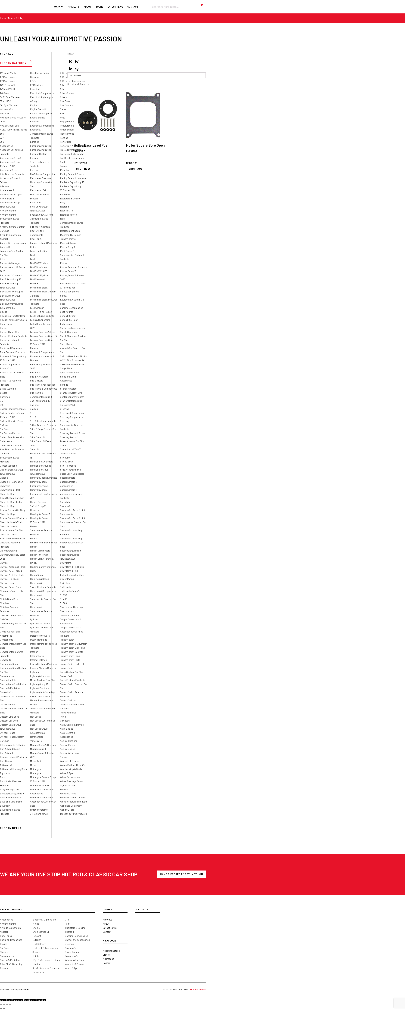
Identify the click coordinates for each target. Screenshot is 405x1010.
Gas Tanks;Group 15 (40, 400)
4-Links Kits (6, 109)
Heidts (33, 538)
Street (63, 445)
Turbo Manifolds (68, 712)
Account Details (111, 950)
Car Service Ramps (10, 433)
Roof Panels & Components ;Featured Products (72, 255)
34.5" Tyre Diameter (10, 97)
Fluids (33, 247)
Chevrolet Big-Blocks (11, 502)
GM (31, 413)
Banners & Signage (10, 263)
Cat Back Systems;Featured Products (9, 457)
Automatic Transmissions (13, 243)
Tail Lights (65, 587)
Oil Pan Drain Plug (39, 813)
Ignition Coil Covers (40, 623)
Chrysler (4, 562)
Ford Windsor (37, 307)
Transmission (67, 639)
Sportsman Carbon (69, 372)
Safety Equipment (69, 291)
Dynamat (35, 77)
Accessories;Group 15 (11, 158)
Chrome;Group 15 (8, 550)
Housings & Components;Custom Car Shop (43, 599)
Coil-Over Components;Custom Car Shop (13, 623)
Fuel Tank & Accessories (43, 384)
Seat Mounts (66, 311)
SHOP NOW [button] (83, 168)
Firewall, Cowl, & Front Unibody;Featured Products (41, 218)
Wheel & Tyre (66, 773)
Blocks (3, 311)
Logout (107, 962)
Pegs (62, 117)
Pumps (63, 166)
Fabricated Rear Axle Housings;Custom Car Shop (41, 182)
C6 (1, 404)
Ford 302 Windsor (39, 263)
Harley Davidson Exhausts (43, 477)
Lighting (34, 672)
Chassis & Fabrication (11, 481)
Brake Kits (5, 368)
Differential (6, 765)
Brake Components (10, 364)
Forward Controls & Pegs (42, 332)
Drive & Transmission (11, 797)
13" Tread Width (8, 72)
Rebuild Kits (66, 210)
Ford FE (34, 283)
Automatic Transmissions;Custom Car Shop (12, 251)
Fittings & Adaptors (40, 226)
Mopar (33, 765)
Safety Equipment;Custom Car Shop (72, 299)
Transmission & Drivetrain (73, 643)
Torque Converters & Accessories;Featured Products (71, 631)
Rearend (64, 206)
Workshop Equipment (71, 805)
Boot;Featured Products (12, 352)
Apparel (4, 238)
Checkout (17, 1000)
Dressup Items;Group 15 (12, 793)
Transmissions (68, 700)
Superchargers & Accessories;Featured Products (71, 493)
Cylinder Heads (7, 732)
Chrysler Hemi (7, 583)
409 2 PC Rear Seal (9, 125)
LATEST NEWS (115, 6)
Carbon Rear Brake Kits (12, 437)
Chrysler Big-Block (9, 578)
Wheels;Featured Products (73, 801)
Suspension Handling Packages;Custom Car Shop (71, 542)
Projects (73, 6)
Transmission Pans (70, 655)
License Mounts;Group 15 (43, 667)
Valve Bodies (66, 728)
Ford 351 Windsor (38, 267)
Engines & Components (42, 125)
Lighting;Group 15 (39, 684)
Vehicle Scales (67, 748)
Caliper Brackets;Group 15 (13, 408)
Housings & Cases (39, 578)
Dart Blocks (6, 761)
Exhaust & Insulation (41, 145)
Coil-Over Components (11, 615)
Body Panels (6, 323)
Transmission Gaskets (71, 651)
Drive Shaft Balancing (11, 801)
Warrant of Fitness (70, 761)
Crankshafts (6, 692)
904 (2, 141)
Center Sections (8, 465)
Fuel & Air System (39, 376)
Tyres (63, 716)
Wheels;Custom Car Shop (73, 797)
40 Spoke (4, 113)
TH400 (63, 599)
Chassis (4, 477)
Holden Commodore (40, 550)
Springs (64, 384)
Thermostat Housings (71, 607)
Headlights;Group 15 (40, 514)
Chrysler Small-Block (10, 587)
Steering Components (71, 417)
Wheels (64, 789)
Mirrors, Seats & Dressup (43, 745)
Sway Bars (65, 562)
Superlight (65, 502)
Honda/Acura (37, 574)
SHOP (57, 6)
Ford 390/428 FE (38, 271)
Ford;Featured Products (42, 315)
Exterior (34, 170)
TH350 (63, 595)
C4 (1, 400)
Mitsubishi (35, 761)
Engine (33, 105)
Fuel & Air (35, 372)
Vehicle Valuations (69, 753)
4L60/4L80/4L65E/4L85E (14, 129)
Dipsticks (5, 773)
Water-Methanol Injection (73, 765)
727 (1, 137)
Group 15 (34, 449)
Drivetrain (5, 805)
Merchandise (36, 736)
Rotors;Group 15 (68, 271)
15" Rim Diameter (9, 77)
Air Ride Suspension (10, 234)
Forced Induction (38, 251)
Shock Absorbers (69, 332)
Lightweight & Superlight (43, 692)
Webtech (23, 989)
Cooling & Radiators (10, 688)
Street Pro (65, 457)
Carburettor (6, 441)
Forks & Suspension (40, 319)
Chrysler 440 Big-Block (12, 574)
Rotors (63, 263)
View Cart (6, 1000)
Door (2, 777)
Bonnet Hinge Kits (9, 332)
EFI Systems (37, 85)
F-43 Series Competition (43, 174)
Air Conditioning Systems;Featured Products (9, 218)
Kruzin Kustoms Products (43, 664)
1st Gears (4, 93)
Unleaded (65, 720)
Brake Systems (8, 388)
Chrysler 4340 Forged (11, 570)
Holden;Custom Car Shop (43, 566)
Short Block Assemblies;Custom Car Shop (72, 348)
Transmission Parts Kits (72, 664)
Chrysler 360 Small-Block (12, 566)
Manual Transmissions (41, 700)
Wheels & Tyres (68, 793)
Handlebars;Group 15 (40, 465)
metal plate (36, 740)
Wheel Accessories (70, 777)
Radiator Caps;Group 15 (72, 182)
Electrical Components (42, 93)
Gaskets (34, 404)
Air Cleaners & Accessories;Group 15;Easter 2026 (10, 202)
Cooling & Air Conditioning (13, 684)
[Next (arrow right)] (4, 1008)
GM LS (33, 417)
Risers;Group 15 (68, 247)
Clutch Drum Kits (9, 599)
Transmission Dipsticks (72, 647)
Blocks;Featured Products (13, 319)
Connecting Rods (9, 664)
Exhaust (34, 141)
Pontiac (64, 137)
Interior (34, 651)
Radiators (65, 194)
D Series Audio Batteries (12, 745)
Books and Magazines (11, 348)
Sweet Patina (67, 578)
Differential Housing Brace (14, 769)
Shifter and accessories (72, 328)
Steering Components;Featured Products (71, 425)
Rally (62, 202)
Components (6, 639)
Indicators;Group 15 (40, 635)
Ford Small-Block (38, 287)
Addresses (108, 958)
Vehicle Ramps (67, 745)
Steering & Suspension (72, 413)
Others (63, 97)
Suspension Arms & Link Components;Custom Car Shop (73, 522)
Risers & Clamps (68, 243)
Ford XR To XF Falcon (41, 311)
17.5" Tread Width (8, 85)
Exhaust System (38, 153)
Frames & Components (42, 352)
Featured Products (39, 194)
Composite (5, 659)
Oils (62, 85)
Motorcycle (35, 769)
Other (63, 89)
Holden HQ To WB (39, 554)
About (87, 6)
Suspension (66, 506)
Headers (34, 510)
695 (2, 133)
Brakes (3, 392)
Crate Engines (7, 704)
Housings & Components (43, 591)
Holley (33, 570)
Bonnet (4, 328)
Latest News (110, 927)
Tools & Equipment (70, 615)
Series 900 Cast (68, 315)
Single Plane (66, 368)
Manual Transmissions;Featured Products (43, 708)
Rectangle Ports (68, 214)
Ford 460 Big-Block (40, 275)
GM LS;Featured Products (43, 421)
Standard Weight (68, 388)
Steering (64, 408)
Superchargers (67, 477)
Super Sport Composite (72, 473)
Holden (33, 546)
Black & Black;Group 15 (11, 291)
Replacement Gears (70, 230)
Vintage (64, 757)
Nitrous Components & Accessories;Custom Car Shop (43, 801)
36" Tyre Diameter (9, 105)
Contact (132, 6)
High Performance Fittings (43, 542)
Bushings (5, 396)
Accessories (6, 145)
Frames (34, 348)
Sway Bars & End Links (72, 566)
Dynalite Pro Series (40, 72)
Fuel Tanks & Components (43, 388)
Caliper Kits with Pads (11, 421)
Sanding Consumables (71, 307)
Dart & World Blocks (10, 748)
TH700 (63, 603)
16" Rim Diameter (9, 81)
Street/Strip (66, 461)
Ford (32, 255)
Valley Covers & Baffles (72, 724)
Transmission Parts (70, 659)
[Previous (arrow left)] (1, 1008)
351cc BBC (5, 101)
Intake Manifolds (38, 639)
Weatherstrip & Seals (71, 769)
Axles (3, 259)
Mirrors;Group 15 (38, 748)
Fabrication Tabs (39, 190)
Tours (99, 6)
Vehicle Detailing (68, 740)
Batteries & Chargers (11, 275)
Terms (202, 989)
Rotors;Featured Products (73, 267)
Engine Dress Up (38, 109)
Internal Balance (38, 659)
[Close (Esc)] (10, 1004)
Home (3, 18)
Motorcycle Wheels (40, 785)
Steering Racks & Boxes (72, 433)
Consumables (7, 676)
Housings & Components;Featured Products (41, 611)
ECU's (33, 81)
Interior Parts (37, 655)
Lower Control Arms (40, 696)
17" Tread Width (8, 89)
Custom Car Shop (9, 720)
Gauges (34, 408)
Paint (62, 113)
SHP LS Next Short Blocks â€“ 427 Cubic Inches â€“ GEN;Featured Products (73, 360)
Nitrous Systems (39, 809)
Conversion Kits (8, 680)
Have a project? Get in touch (181, 874)
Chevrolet (5, 485)
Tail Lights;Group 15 (70, 591)
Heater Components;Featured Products (41, 530)
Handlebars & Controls (41, 461)
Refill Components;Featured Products (71, 222)
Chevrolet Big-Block (10, 489)
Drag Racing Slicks (9, 789)
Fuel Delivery (36, 380)
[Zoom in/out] (1, 1004)
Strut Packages (68, 465)
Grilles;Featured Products (43, 425)
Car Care (4, 429)
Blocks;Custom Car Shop (12, 315)
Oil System (65, 72)
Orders (106, 954)
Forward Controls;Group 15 (43, 336)
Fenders (34, 198)
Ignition (34, 619)
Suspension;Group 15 (70, 550)
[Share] (7, 1004)
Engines (34, 121)
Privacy (194, 989)
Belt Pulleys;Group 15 (10, 279)
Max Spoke (35, 716)
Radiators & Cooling (70, 198)
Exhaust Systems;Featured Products (39, 162)
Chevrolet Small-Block (11, 522)
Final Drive (35, 202)
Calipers (4, 425)
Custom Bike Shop (9, 716)
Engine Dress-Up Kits (41, 113)
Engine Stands (37, 117)
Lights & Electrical (39, 688)
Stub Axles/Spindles (70, 469)
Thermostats (67, 611)
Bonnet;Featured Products (13, 336)
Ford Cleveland (37, 279)
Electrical (35, 89)
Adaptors (4, 186)
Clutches (4, 603)
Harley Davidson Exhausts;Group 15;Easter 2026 (43, 493)
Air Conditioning (8, 210)
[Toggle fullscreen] (4, 1004)
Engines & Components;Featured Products (41, 133)
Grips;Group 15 (37, 437)
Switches (65, 583)
